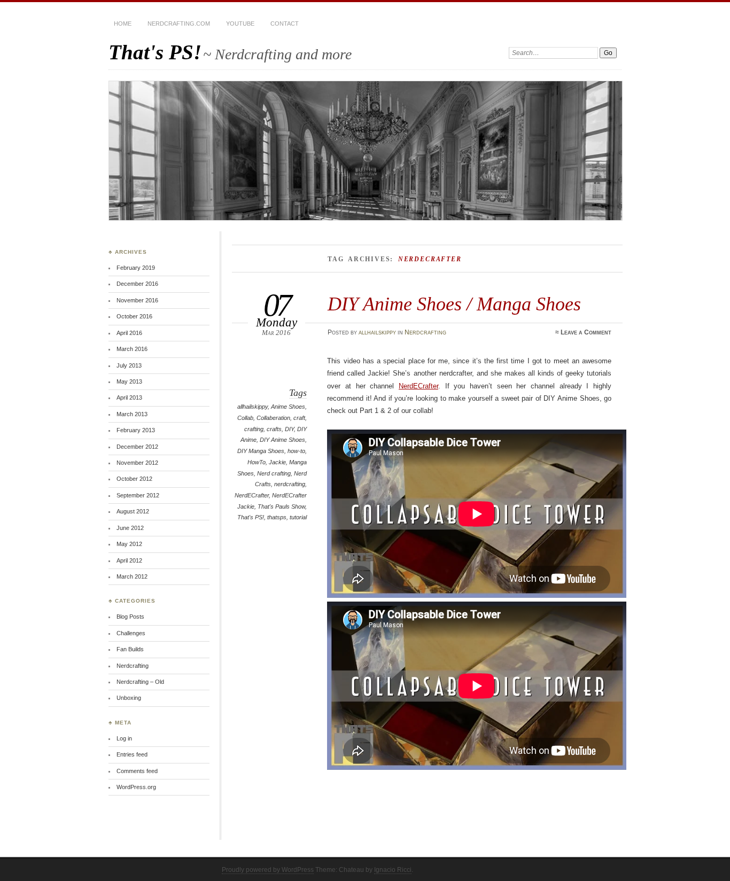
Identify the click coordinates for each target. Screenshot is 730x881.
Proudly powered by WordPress (268, 870)
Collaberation (273, 418)
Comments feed (137, 771)
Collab (245, 418)
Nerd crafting (274, 473)
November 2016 (137, 300)
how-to (296, 451)
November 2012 (137, 462)
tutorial (298, 517)
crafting (253, 429)
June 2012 (130, 528)
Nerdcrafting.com (178, 23)
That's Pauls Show (281, 506)
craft (299, 418)
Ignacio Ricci (392, 870)
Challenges (131, 633)
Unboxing (129, 698)
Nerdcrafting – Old (140, 682)
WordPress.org (136, 787)
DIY (289, 429)
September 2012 (138, 495)
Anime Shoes (288, 406)
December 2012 (137, 446)
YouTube (240, 23)
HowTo (256, 462)
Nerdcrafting (425, 332)
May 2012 (129, 544)
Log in (124, 738)
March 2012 (132, 576)
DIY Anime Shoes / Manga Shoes (454, 304)
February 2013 (136, 430)
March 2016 (132, 349)
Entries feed (132, 754)
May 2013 (129, 381)
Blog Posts (130, 616)
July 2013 (129, 365)
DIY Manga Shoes (260, 451)
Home (122, 23)
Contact (284, 23)
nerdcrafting (289, 484)
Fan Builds (130, 649)
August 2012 (133, 511)
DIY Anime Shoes (282, 439)
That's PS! (154, 52)
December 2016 (137, 283)
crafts (274, 429)
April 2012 (129, 560)
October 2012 (134, 478)
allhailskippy (377, 332)
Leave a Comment (586, 332)
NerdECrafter (252, 495)
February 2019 (136, 267)
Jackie (277, 462)
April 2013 (129, 397)
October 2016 (134, 316)
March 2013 (132, 414)
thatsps (276, 517)
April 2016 (129, 333)
